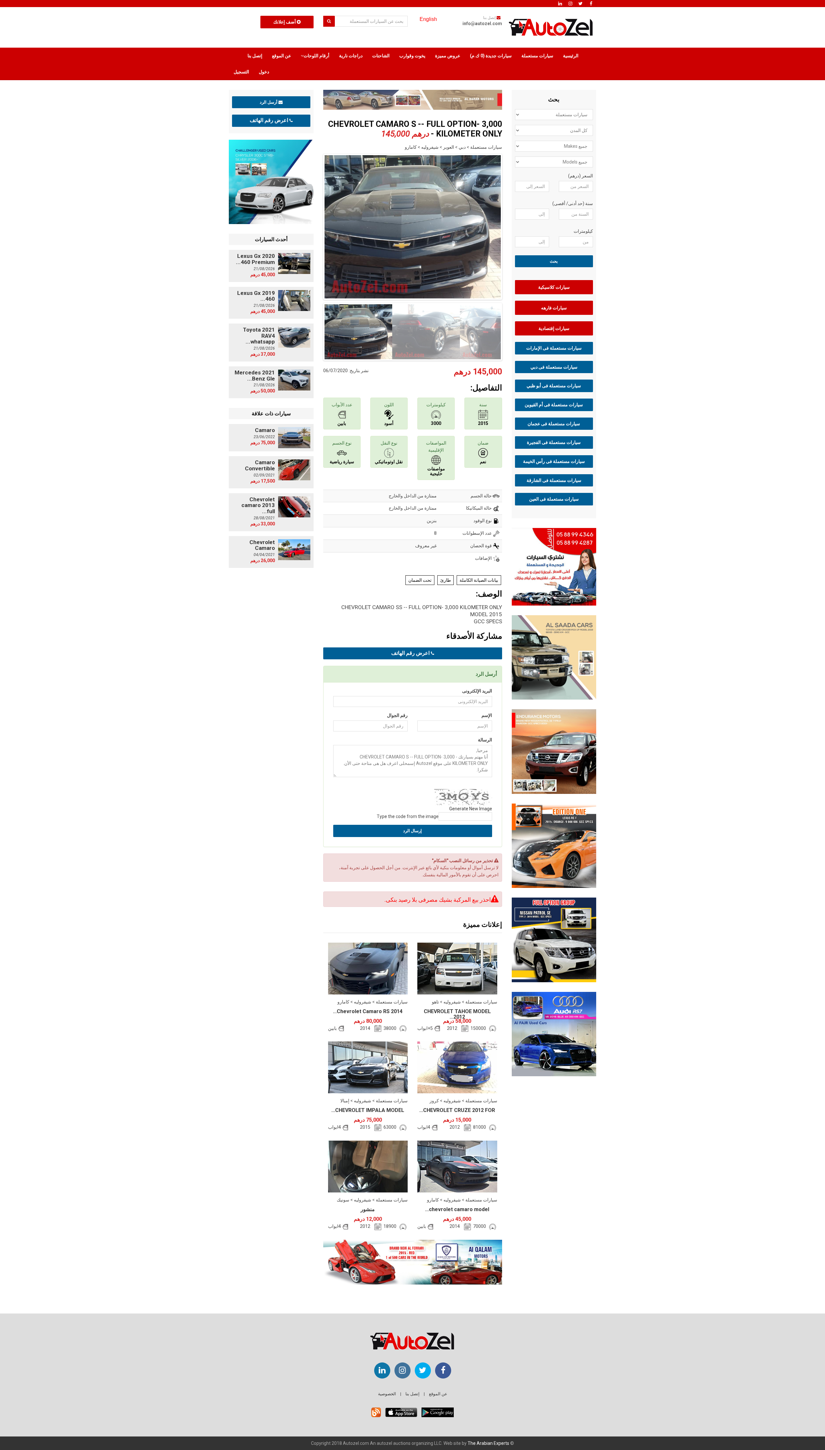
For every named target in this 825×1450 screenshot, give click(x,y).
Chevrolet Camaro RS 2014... (368, 1011)
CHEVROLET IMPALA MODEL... (367, 1110)
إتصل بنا (255, 55)
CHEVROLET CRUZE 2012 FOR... (457, 1110)
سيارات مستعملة (537, 55)
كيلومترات (583, 231)
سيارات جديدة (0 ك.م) (491, 55)
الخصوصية (387, 1393)
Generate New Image (470, 808)
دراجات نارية (351, 55)
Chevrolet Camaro (262, 545)
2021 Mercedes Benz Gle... (255, 375)
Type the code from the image (408, 816)
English (428, 19)
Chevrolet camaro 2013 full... (258, 505)
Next (512, 225)
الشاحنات (381, 55)
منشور (368, 1209)
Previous (313, 225)
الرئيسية (570, 55)
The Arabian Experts (488, 1443)
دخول (264, 71)
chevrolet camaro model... (457, 1209)
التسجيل (241, 71)
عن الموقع (281, 55)
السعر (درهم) (580, 175)
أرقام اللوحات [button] (316, 55)
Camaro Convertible (260, 465)
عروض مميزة (447, 55)
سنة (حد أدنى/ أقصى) (572, 203)
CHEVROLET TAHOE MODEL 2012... (457, 1014)
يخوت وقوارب (412, 55)
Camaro (265, 430)
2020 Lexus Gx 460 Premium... (255, 259)
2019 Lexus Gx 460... (256, 296)
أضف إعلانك (285, 21)
